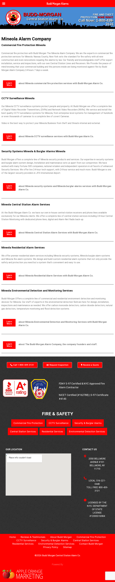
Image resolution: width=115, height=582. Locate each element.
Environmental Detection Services (87, 431)
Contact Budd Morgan (91, 543)
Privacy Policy (50, 547)
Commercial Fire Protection (28, 423)
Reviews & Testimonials (33, 537)
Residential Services (52, 431)
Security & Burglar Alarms (88, 423)
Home (12, 537)
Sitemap (67, 547)
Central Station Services (23, 431)
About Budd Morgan (61, 537)
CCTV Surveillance (58, 423)
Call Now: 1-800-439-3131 (96, 22)
